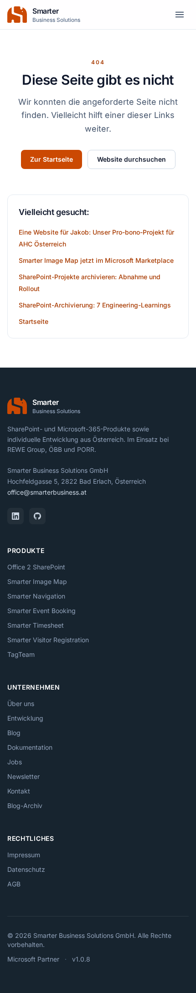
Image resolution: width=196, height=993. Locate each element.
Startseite (33, 321)
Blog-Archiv (24, 805)
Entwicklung (25, 718)
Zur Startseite (51, 159)
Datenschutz (26, 869)
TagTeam (21, 654)
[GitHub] (37, 516)
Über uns (20, 703)
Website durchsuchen (131, 159)
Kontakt (18, 791)
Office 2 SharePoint (36, 567)
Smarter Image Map (37, 581)
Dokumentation (29, 747)
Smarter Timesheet (35, 625)
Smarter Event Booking (41, 610)
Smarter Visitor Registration (48, 640)
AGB (14, 884)
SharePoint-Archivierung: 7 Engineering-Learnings (95, 305)
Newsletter (23, 776)
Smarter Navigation (36, 596)
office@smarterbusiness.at (47, 492)
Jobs (14, 762)
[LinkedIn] (15, 516)
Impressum (23, 855)
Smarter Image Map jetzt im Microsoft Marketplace (96, 260)
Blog (14, 733)
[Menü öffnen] (179, 14)
